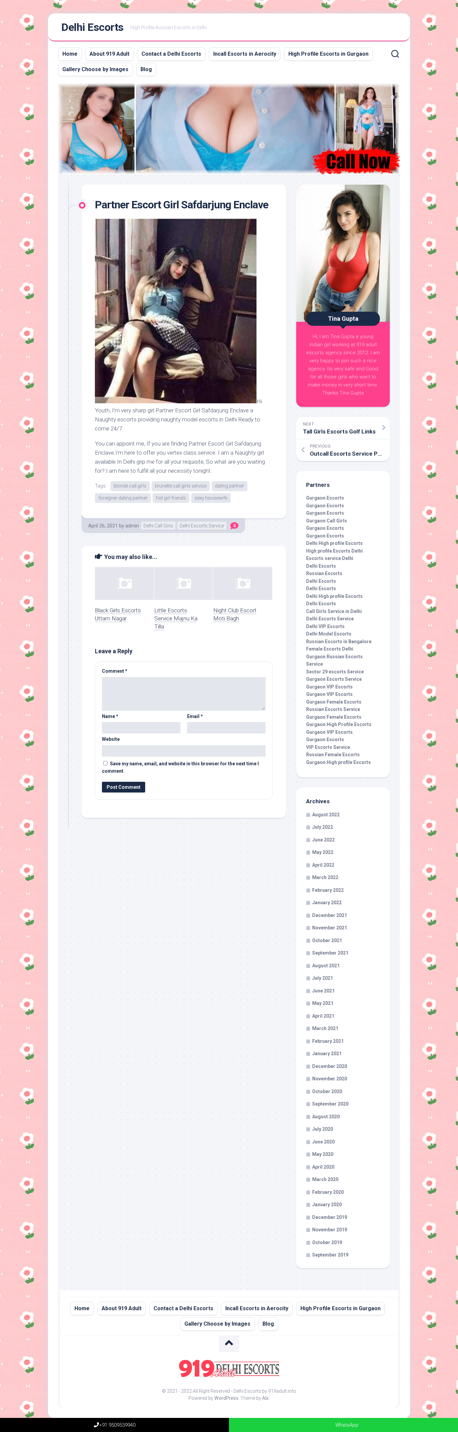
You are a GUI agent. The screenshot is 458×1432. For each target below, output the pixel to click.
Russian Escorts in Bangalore (338, 641)
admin (132, 526)
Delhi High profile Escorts (334, 543)
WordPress (226, 1398)
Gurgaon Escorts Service (334, 679)
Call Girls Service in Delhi (334, 611)
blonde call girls (130, 486)
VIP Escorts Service (328, 747)
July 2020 (322, 1129)
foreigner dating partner (123, 498)
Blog (146, 69)
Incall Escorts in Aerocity (244, 54)
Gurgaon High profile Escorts (338, 762)
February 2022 (328, 890)
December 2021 (329, 915)
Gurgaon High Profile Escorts (338, 724)
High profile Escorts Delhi (334, 551)
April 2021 (323, 1016)
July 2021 (322, 978)
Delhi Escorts (92, 27)
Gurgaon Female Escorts (333, 702)
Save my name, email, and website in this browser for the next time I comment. (180, 767)
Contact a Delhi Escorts (171, 54)
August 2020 (326, 1116)
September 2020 (330, 1104)
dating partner (229, 486)
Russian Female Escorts (333, 754)
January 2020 (327, 1204)
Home (69, 54)
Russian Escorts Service (333, 709)
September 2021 (330, 953)
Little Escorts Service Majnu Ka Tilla (175, 618)
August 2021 (326, 965)
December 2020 (329, 1066)
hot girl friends (171, 498)
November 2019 (329, 1229)
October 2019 (327, 1242)
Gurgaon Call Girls (326, 520)
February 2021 (328, 1041)
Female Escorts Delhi (329, 649)
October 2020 (327, 1091)
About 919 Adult (109, 54)
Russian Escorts (324, 573)
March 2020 (325, 1179)
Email (195, 716)
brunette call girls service (181, 486)
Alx (265, 1398)
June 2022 (323, 839)
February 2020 (328, 1192)
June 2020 (323, 1141)
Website (111, 739)
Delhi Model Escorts (328, 633)
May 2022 (322, 852)
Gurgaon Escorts (325, 498)
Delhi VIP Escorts (325, 626)
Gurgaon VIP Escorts (329, 686)
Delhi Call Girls (158, 525)
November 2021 (329, 927)
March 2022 (325, 877)
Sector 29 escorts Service (335, 671)
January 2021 (327, 1053)
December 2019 (329, 1217)
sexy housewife (210, 498)
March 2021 (325, 1028)
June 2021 (323, 990)
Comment (114, 671)
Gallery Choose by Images (95, 69)
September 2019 (330, 1255)
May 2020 (322, 1154)
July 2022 (322, 827)
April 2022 (323, 865)
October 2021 (327, 940)
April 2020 (323, 1167)
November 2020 (329, 1078)
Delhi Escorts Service (202, 525)
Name (110, 716)
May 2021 (322, 1003)
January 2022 (327, 902)
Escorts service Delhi (329, 558)
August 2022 (326, 814)
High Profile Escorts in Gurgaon (328, 54)
